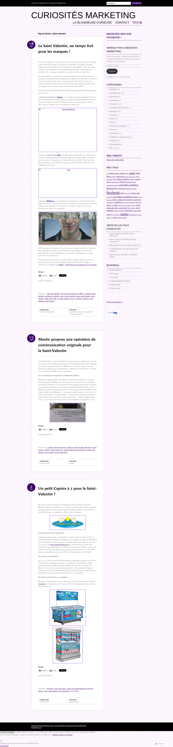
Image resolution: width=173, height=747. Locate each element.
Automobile (79, 312)
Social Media (114, 133)
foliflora (81, 294)
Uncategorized (114, 144)
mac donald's (110, 202)
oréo (112, 205)
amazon (116, 173)
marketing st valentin (52, 296)
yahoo (115, 217)
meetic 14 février (44, 450)
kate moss (109, 200)
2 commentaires (44, 702)
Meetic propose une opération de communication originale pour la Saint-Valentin (67, 345)
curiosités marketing (128, 185)
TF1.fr (76, 691)
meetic (94, 448)
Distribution (113, 104)
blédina (115, 179)
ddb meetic (62, 448)
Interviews (113, 115)
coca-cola (128, 182)
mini (123, 202)
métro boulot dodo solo (82, 448)
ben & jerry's (132, 177)
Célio (59, 155)
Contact (122, 22)
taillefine (135, 211)
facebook (113, 193)
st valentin (78, 299)
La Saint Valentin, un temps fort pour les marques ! (123, 250)
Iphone (129, 197)
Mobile (112, 119)
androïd (122, 173)
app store (120, 177)
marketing (118, 202)
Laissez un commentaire (46, 312)
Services (112, 130)
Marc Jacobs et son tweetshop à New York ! (125, 245)
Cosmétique (113, 100)
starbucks (121, 211)
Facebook (41, 584)
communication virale (112, 185)
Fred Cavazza (114, 274)
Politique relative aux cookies (62, 735)
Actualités (72, 312)
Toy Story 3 (117, 215)
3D (107, 173)
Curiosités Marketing (83, 15)
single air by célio (50, 299)
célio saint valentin (53, 294)
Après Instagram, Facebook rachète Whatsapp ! (121, 235)
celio (62, 294)
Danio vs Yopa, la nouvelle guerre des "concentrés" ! (122, 240)
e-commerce (122, 188)
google (115, 197)
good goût (109, 197)
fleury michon (127, 193)
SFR (129, 208)
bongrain (50, 689)
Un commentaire (44, 463)
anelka (127, 173)
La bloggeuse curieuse (92, 22)
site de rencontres (61, 452)
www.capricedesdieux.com (59, 545)
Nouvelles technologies (117, 126)
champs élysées (115, 182)
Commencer (4, 746)
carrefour (131, 179)
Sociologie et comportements (119, 137)
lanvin (114, 200)
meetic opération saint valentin (75, 450)
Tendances (79, 314)
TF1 (72, 691)
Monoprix (132, 202)
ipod (140, 197)
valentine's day (88, 299)
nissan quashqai (69, 296)
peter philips (127, 205)
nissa (62, 296)
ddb (55, 448)
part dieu (120, 205)
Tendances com (114, 288)
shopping (132, 208)
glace (138, 193)
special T (116, 211)
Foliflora (61, 265)
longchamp (128, 200)
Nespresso (138, 202)
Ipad (124, 197)
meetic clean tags (57, 450)
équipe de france (122, 217)
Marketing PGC (115, 285)
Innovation (113, 111)
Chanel (122, 182)
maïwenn (70, 448)
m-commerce (136, 200)
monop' (127, 202)
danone (110, 188)
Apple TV (113, 177)
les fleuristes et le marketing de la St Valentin (81, 265)
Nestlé (109, 205)
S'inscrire (112, 71)
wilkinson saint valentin (46, 301)
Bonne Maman (123, 179)
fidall (121, 193)
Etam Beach (133, 188)
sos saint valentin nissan (65, 299)
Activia (111, 173)
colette (134, 182)
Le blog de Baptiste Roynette (119, 281)
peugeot (133, 205)
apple (132, 173)
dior (115, 188)
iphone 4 (136, 197)
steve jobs (128, 210)
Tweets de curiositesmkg (115, 160)
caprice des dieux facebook (76, 689)
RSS (136, 22)
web (112, 217)
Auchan (126, 177)
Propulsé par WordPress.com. (42, 725)
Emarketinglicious (115, 270)
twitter (125, 214)
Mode (111, 122)
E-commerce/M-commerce (119, 108)
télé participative (64, 691)
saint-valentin (49, 452)
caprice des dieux (60, 689)
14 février (50, 448)
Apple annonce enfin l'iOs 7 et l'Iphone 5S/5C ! (123, 256)
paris (45, 691)
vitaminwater (132, 215)
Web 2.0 (112, 148)
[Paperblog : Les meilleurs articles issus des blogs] (112, 316)
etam (128, 188)
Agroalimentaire (74, 702)
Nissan (60, 97)
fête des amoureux (71, 294)
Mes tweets (114, 155)
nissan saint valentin (83, 296)
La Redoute (120, 200)
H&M (119, 197)
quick (138, 205)
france (134, 193)
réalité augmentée (112, 208)
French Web (113, 277)
